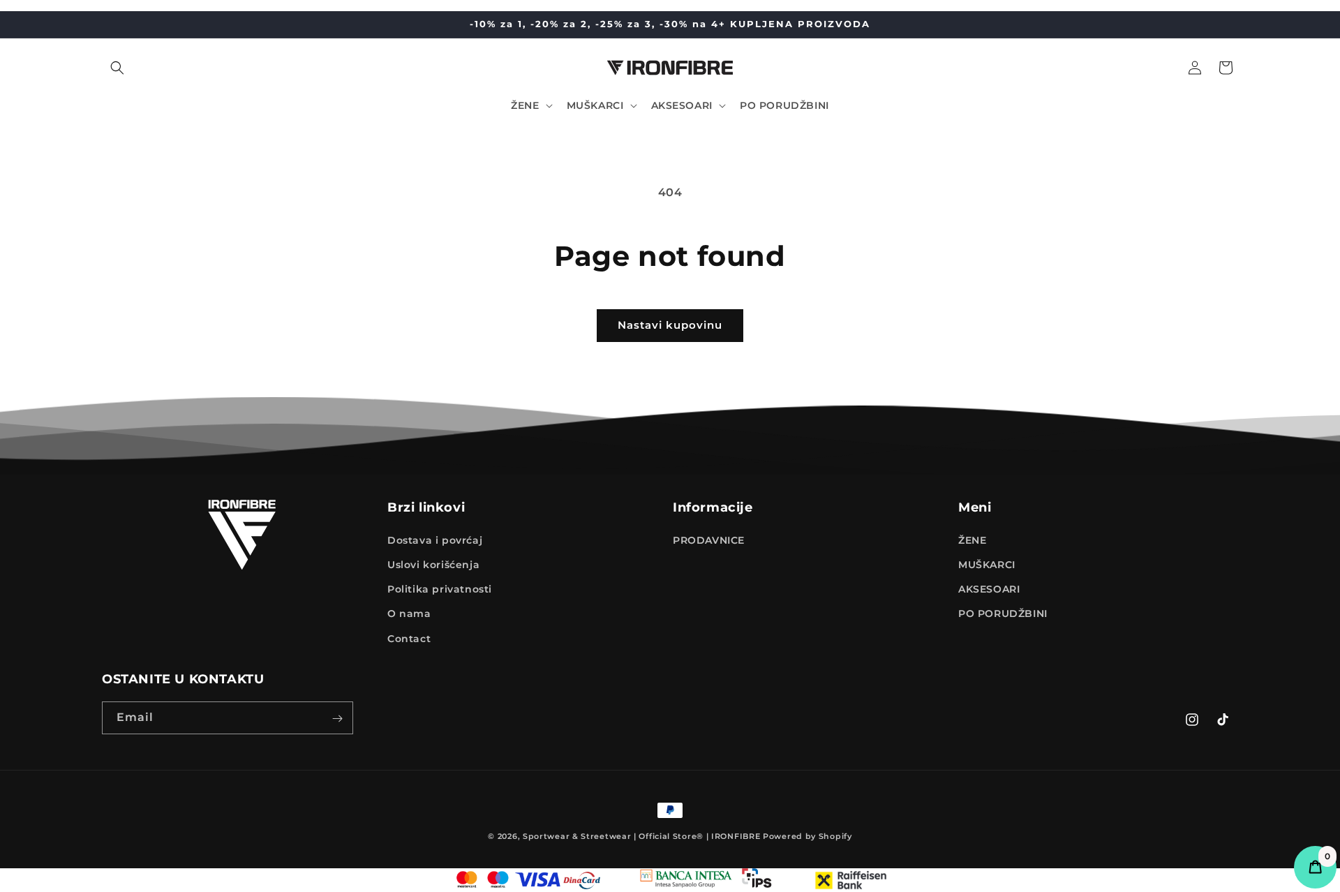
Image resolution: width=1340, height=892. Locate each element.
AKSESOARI (989, 589)
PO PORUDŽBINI (1003, 613)
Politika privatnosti (439, 589)
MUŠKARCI (986, 564)
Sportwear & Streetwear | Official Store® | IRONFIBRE (641, 836)
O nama (409, 613)
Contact (409, 638)
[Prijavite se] (337, 718)
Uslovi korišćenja (433, 564)
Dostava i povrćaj (434, 539)
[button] (117, 67)
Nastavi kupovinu (670, 325)
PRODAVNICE (709, 539)
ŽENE (972, 539)
